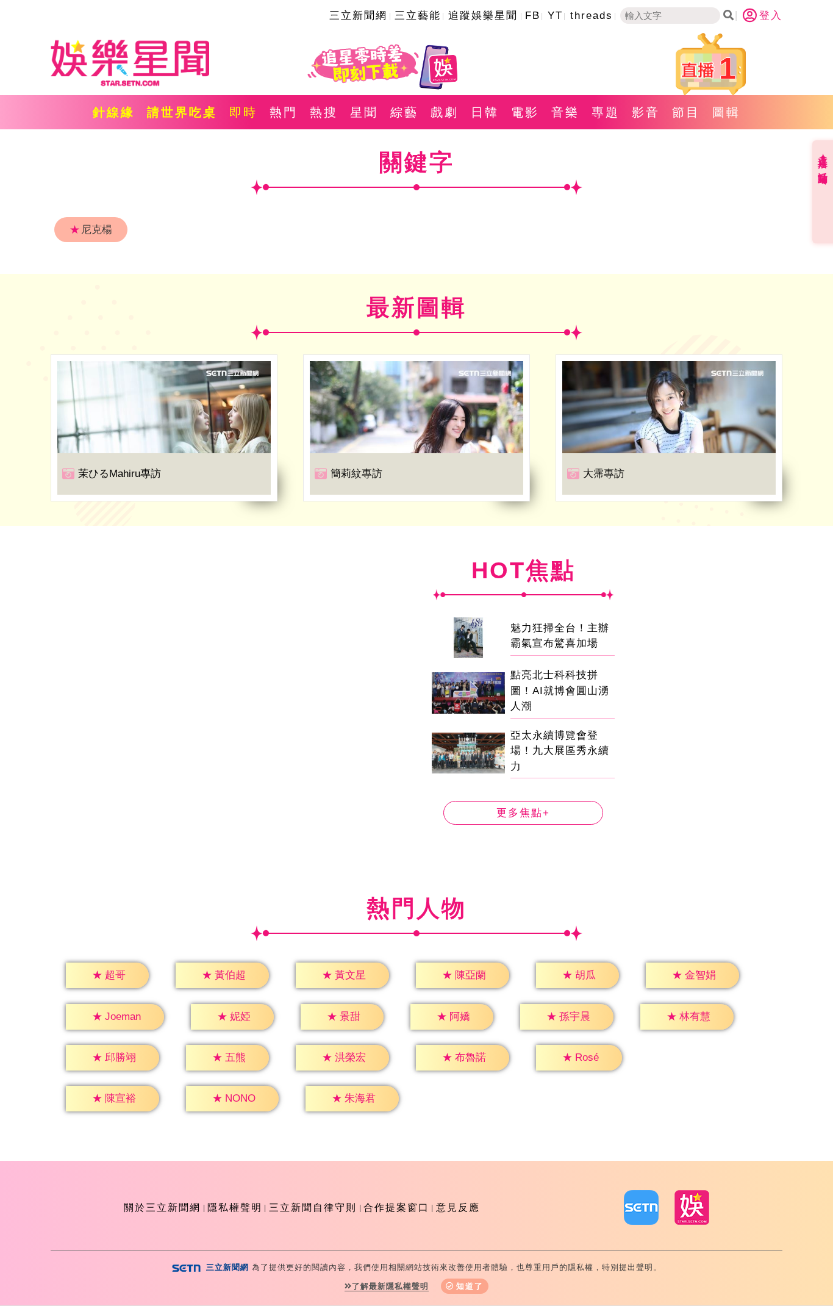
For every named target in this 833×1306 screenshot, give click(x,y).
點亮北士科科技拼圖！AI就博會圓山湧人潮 (559, 690)
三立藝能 (418, 15)
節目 (686, 112)
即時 (243, 112)
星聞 (364, 112)
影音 (646, 112)
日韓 (485, 112)
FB (532, 15)
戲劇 (445, 112)
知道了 (470, 1286)
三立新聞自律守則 (313, 1207)
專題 (606, 112)
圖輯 (726, 112)
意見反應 (458, 1207)
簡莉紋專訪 (356, 473)
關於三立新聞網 (162, 1207)
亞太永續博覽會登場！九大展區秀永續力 (559, 751)
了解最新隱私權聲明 (390, 1286)
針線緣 (114, 112)
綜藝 (404, 112)
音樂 (565, 112)
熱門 (284, 112)
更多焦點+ (523, 813)
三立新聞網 (358, 15)
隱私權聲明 (234, 1207)
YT (555, 15)
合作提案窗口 (396, 1207)
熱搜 (324, 112)
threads (591, 15)
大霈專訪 (603, 473)
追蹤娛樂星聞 (483, 15)
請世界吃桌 (182, 112)
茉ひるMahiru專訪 (119, 473)
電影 (525, 112)
